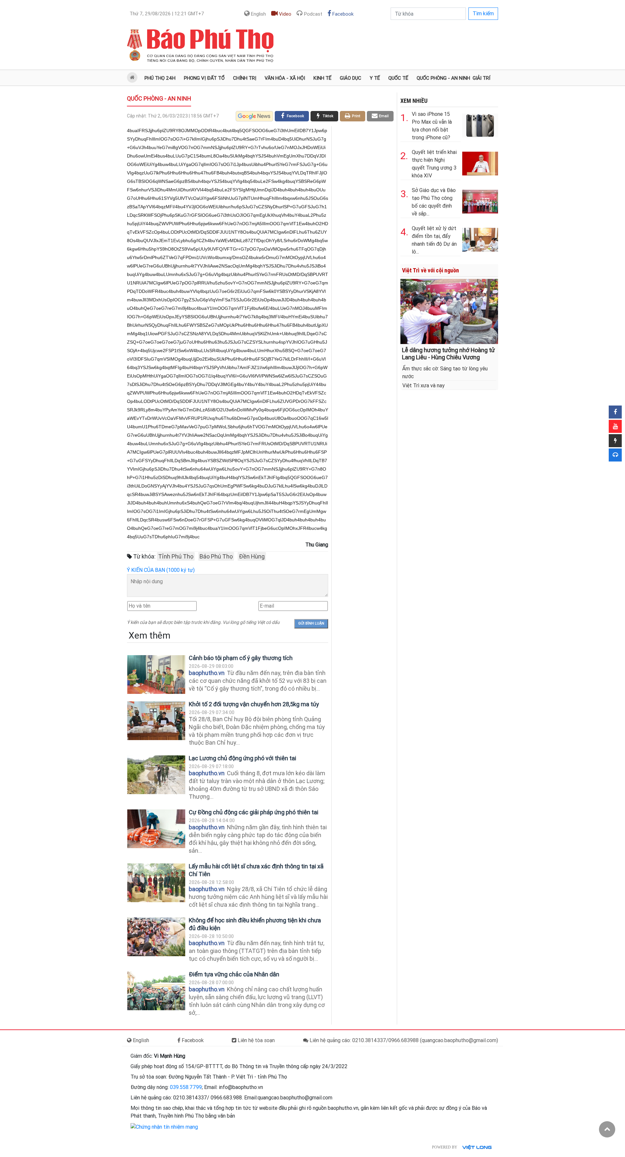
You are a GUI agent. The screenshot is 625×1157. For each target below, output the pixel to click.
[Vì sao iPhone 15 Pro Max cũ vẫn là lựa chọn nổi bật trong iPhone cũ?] (480, 124)
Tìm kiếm (483, 13)
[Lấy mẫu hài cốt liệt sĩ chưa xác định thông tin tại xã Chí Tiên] (156, 882)
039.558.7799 (186, 1087)
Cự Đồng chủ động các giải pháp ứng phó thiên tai (253, 812)
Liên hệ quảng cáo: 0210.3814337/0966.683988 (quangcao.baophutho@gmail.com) (403, 1040)
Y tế (375, 78)
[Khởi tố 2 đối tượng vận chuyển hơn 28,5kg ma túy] (156, 720)
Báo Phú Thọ (216, 556)
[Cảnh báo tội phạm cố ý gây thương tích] (156, 674)
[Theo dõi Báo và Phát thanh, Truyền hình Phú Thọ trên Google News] (254, 116)
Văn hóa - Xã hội (285, 78)
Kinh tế (322, 78)
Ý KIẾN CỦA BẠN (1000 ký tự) (161, 570)
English (258, 14)
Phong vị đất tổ (204, 78)
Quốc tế (398, 78)
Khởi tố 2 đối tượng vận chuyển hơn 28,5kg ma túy (254, 704)
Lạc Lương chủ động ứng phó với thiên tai (242, 758)
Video (284, 14)
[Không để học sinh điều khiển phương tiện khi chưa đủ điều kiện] (156, 936)
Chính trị (244, 78)
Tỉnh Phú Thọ (175, 556)
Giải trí (481, 78)
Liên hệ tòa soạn (255, 1040)
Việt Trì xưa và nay (423, 385)
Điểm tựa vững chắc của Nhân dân (234, 974)
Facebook (342, 14)
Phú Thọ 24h (160, 78)
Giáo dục (350, 78)
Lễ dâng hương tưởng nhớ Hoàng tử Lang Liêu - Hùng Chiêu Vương (448, 354)
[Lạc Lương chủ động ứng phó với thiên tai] (156, 774)
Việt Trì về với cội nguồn (430, 270)
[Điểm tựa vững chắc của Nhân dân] (156, 991)
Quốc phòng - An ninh (443, 78)
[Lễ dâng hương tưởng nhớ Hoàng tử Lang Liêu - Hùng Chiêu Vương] (449, 311)
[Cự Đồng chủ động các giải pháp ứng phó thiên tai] (156, 828)
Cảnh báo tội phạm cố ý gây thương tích (241, 657)
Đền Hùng (252, 556)
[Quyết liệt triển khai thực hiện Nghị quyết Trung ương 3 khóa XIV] (480, 162)
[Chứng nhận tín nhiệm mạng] (164, 1126)
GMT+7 (167, 14)
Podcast (312, 14)
